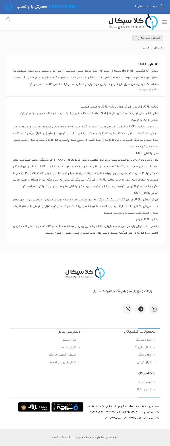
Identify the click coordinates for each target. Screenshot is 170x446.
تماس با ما (144, 382)
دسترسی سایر (69, 331)
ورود (155, 6)
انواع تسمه (69, 340)
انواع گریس (144, 362)
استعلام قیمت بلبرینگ (62, 355)
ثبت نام (143, 6)
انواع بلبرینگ (143, 340)
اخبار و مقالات (143, 389)
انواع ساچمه (69, 347)
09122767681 (63, 6)
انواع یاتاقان (144, 355)
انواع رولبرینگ (142, 347)
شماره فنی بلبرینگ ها (63, 362)
